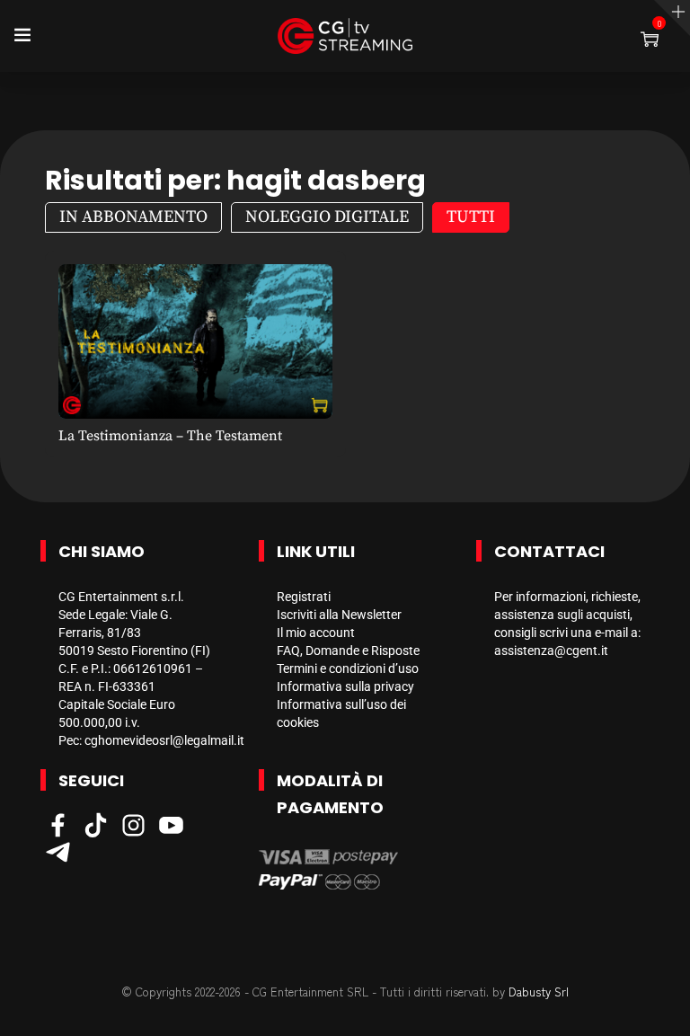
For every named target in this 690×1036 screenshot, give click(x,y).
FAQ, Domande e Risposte (348, 650)
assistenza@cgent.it (551, 650)
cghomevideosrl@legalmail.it (164, 740)
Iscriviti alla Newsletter (339, 614)
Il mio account (316, 632)
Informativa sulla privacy (345, 686)
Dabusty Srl (539, 991)
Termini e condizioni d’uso (348, 668)
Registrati (304, 596)
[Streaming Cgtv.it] (345, 36)
